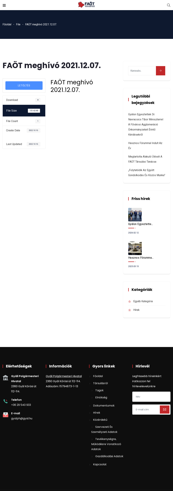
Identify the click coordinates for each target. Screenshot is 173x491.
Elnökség (101, 397)
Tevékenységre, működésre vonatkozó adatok (106, 444)
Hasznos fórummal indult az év (141, 257)
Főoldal (7, 24)
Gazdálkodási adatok (109, 456)
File (18, 24)
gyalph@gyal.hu (21, 418)
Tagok (99, 390)
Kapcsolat (100, 464)
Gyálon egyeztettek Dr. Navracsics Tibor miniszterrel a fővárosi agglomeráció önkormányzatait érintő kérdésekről (145, 124)
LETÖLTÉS (24, 85)
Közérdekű (100, 420)
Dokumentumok (104, 406)
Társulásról (100, 383)
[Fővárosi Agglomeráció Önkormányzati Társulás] (86, 5)
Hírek (136, 310)
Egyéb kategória (143, 301)
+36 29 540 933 (21, 405)
